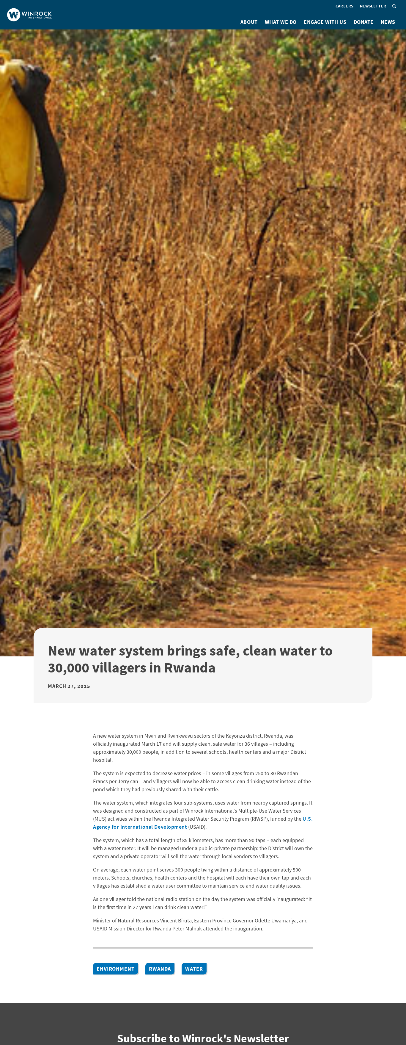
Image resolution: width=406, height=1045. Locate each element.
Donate (364, 21)
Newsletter (373, 6)
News (388, 21)
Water (194, 968)
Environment (116, 968)
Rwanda (160, 968)
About (249, 21)
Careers (345, 6)
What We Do (281, 21)
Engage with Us (325, 21)
